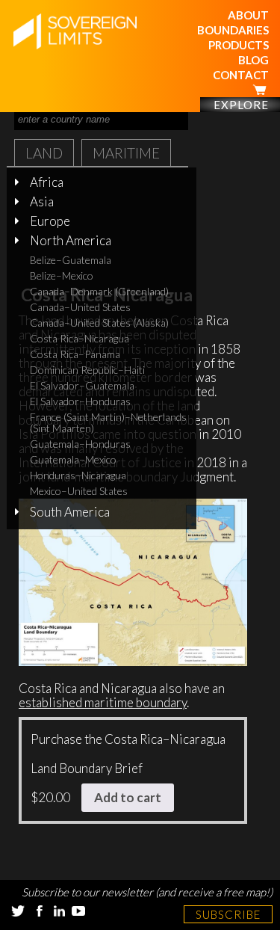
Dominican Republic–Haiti (87, 369)
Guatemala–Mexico (73, 459)
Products (238, 45)
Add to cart (127, 797)
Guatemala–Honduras (80, 443)
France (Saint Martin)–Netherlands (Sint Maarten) (108, 422)
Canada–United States (80, 306)
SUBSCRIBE (228, 914)
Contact (241, 74)
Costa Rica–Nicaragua (79, 338)
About (248, 15)
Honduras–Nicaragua (78, 475)
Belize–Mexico (61, 275)
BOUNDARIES (233, 30)
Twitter (18, 911)
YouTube (78, 911)
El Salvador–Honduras (80, 401)
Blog (253, 60)
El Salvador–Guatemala (82, 385)
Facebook (39, 911)
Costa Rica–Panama (75, 354)
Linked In (59, 911)
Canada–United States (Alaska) (99, 322)
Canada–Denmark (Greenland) (99, 291)
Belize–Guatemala (70, 259)
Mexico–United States (79, 490)
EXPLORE (241, 104)
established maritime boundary (103, 702)
